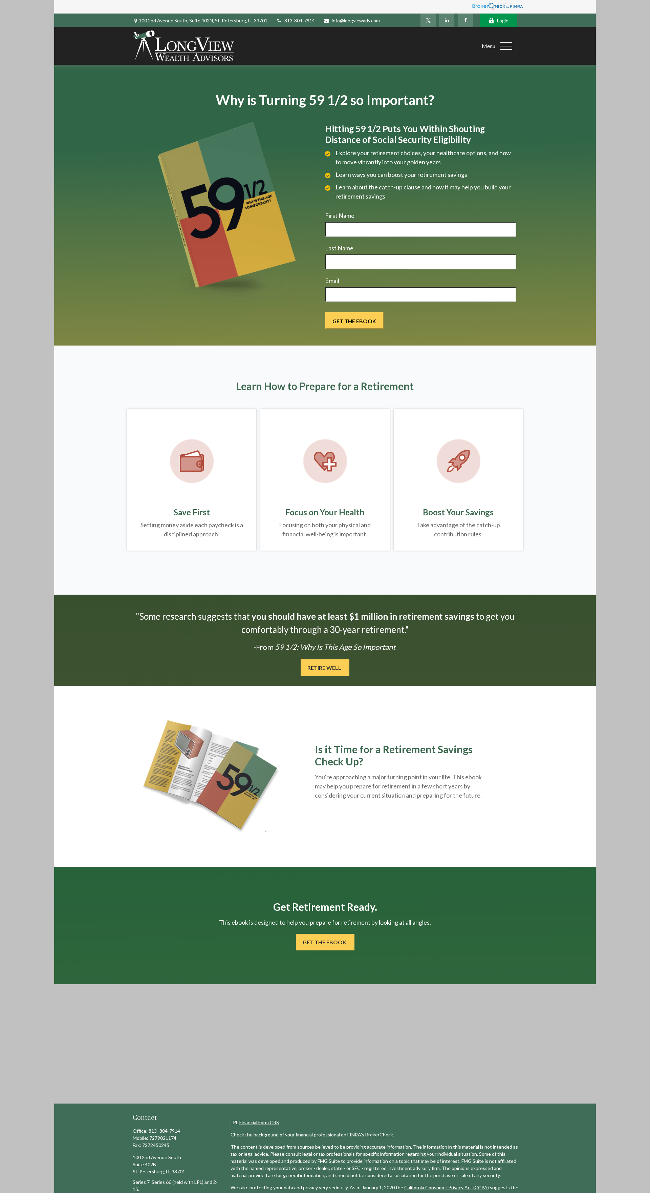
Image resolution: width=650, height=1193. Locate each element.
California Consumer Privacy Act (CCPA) (446, 1187)
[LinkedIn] (446, 20)
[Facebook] (465, 20)
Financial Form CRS (259, 1122)
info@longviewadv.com (356, 20)
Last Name (339, 248)
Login (502, 20)
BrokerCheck (379, 1134)
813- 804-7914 (164, 1131)
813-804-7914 (299, 20)
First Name (339, 215)
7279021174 (162, 1138)
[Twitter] (428, 20)
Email (332, 280)
